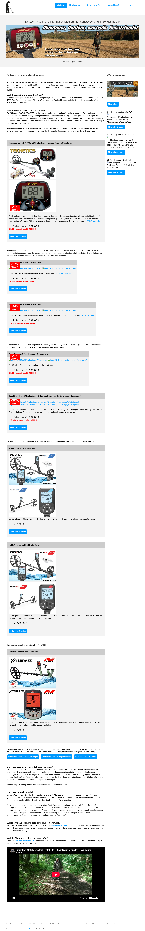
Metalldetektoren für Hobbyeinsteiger (23, 757)
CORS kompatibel (94, 221)
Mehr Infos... (113, 104)
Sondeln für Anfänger (59, 825)
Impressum (132, 5)
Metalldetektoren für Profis (85, 757)
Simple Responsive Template (21, 928)
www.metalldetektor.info (24, 841)
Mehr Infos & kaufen (18, 236)
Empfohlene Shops (115, 5)
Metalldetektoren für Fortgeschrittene (56, 757)
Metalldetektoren (76, 5)
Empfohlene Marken (95, 5)
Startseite (61, 5)
